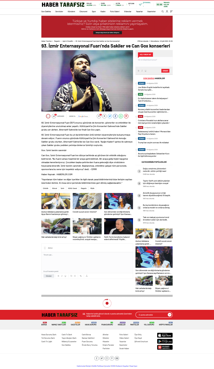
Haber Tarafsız (46, 41)
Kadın (103, 11)
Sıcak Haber (124, 348)
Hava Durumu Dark (48, 334)
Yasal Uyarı (133, 366)
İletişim (88, 366)
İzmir (62, 188)
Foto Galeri (115, 11)
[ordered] (71, 275)
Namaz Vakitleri (59, 324)
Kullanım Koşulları (122, 366)
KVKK (113, 366)
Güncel (54, 188)
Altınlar (106, 334)
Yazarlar (139, 11)
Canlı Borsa (86, 334)
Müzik (92, 188)
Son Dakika (46, 11)
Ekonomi (83, 11)
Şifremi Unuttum (141, 341)
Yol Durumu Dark (48, 338)
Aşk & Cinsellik (68, 41)
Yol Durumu (149, 324)
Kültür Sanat (72, 188)
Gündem (71, 11)
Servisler (59, 11)
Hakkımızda (81, 366)
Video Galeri (124, 338)
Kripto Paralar (166, 324)
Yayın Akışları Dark (69, 338)
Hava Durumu (90, 324)
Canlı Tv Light (46, 341)
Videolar (127, 11)
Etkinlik (45, 188)
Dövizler (106, 338)
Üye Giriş (137, 334)
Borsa (44, 324)
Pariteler (134, 324)
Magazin (57, 41)
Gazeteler (151, 11)
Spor (94, 11)
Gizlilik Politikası (97, 366)
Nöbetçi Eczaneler (69, 341)
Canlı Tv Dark (67, 334)
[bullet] (75, 275)
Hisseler (121, 324)
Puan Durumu (107, 324)
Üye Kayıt (138, 338)
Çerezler (107, 366)
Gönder (49, 276)
